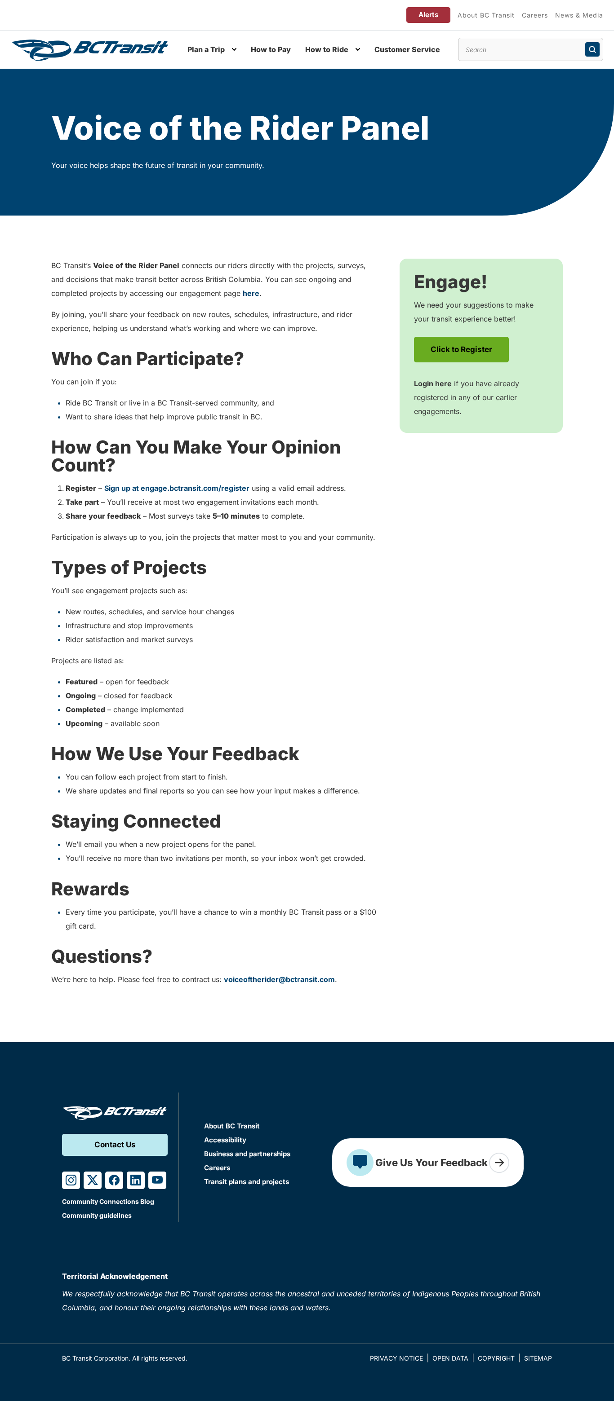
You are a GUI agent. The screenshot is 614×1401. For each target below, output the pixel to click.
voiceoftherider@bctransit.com (279, 979)
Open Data (450, 1358)
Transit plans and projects (246, 1181)
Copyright (496, 1358)
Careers (535, 15)
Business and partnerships (247, 1154)
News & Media (579, 15)
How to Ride (326, 49)
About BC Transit (486, 15)
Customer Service (407, 49)
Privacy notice (396, 1358)
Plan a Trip (206, 49)
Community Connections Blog (108, 1201)
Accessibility (225, 1140)
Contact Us (115, 1144)
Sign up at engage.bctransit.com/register (176, 488)
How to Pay (271, 49)
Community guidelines (97, 1215)
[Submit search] (592, 49)
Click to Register (461, 349)
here (251, 293)
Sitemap (538, 1358)
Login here (433, 383)
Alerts (428, 14)
